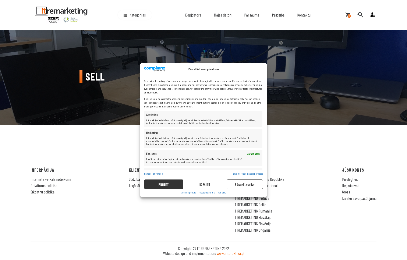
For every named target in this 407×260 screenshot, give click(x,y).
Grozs (346, 191)
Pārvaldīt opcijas (245, 184)
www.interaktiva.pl (230, 253)
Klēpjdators (193, 14)
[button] (135, 15)
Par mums (251, 14)
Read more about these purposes (248, 173)
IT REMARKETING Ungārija (251, 229)
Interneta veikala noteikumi (51, 179)
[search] (360, 15)
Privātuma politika (207, 192)
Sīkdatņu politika (188, 192)
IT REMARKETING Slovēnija (252, 223)
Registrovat (350, 185)
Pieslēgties (350, 179)
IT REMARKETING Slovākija (252, 217)
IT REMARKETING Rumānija (252, 210)
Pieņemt (164, 184)
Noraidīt (205, 184)
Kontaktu (222, 192)
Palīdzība (278, 14)
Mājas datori (222, 14)
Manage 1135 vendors (153, 173)
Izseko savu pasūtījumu (359, 198)
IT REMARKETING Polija (249, 204)
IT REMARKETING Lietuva (251, 198)
